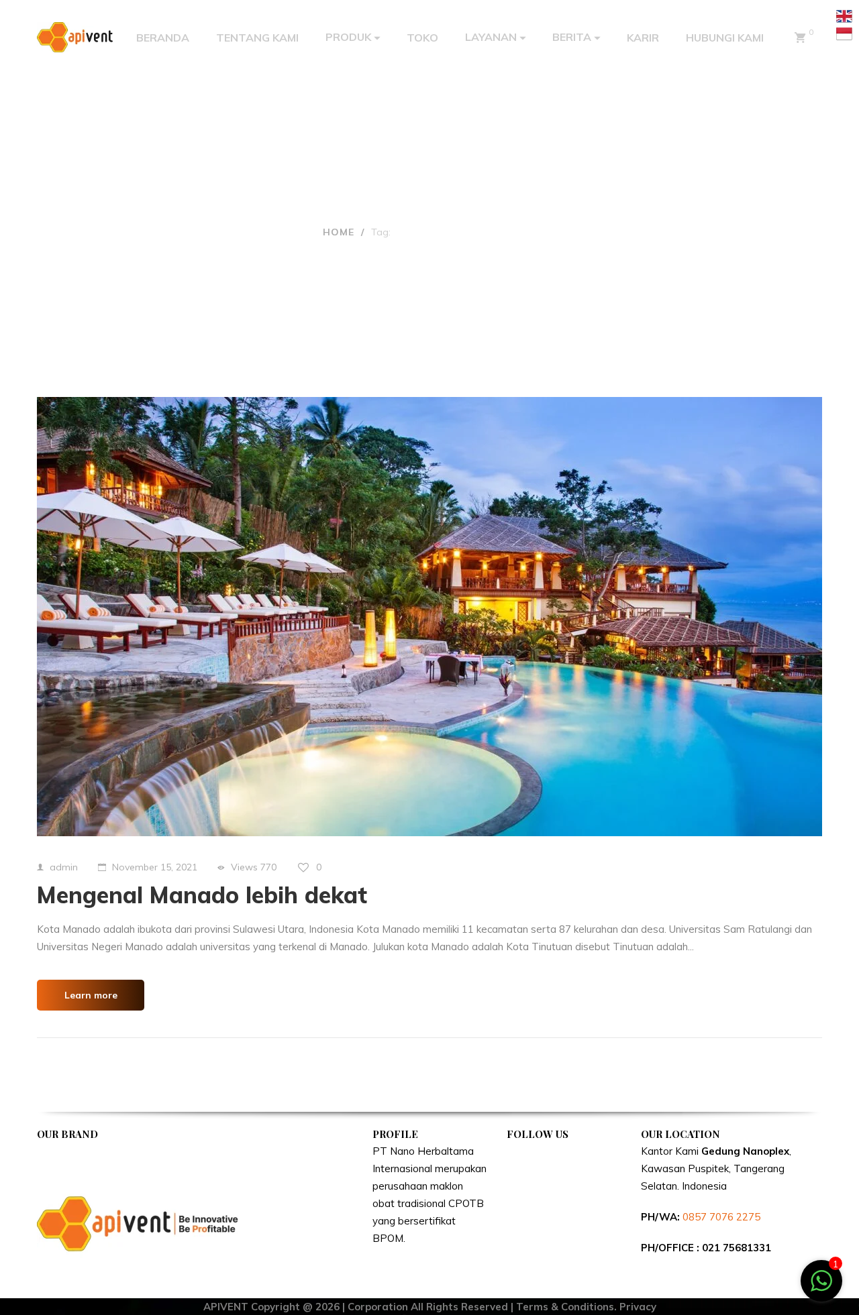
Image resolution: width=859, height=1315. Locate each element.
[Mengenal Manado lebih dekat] (429, 616)
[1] (821, 1287)
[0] (800, 37)
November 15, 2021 (154, 867)
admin (64, 867)
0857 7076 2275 (721, 1216)
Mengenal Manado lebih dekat (202, 894)
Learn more (90, 995)
